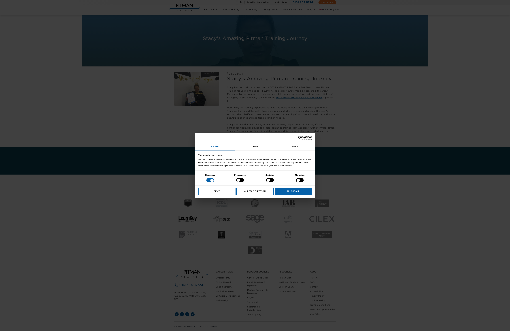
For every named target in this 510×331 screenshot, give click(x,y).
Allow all (293, 191)
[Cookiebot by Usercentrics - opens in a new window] (300, 138)
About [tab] (295, 146)
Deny (217, 191)
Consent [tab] (215, 146)
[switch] (240, 180)
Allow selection (255, 191)
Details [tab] (255, 146)
